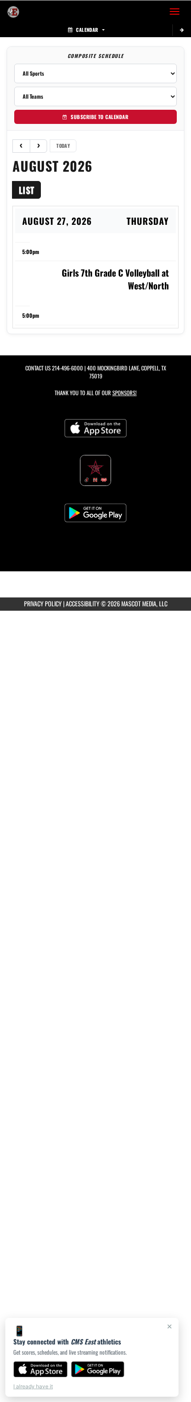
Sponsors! (124, 393)
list (26, 189)
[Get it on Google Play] (98, 1369)
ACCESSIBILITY (82, 603)
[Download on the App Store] (40, 1369)
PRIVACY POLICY (43, 603)
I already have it (33, 1386)
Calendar (87, 29)
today (63, 145)
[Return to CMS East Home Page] (13, 11)
